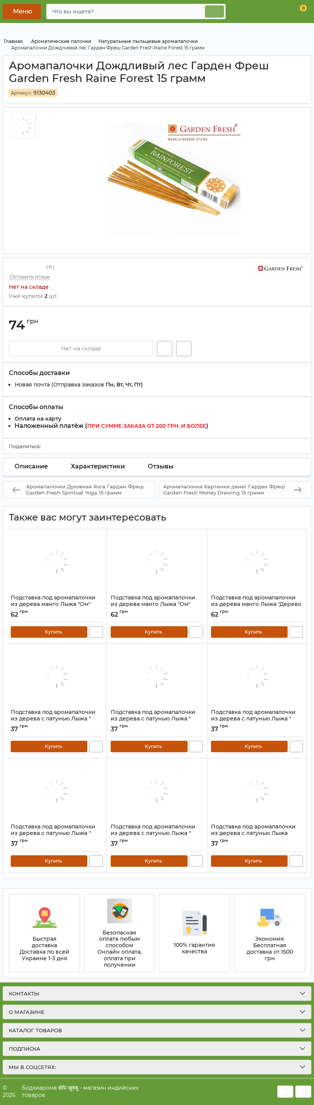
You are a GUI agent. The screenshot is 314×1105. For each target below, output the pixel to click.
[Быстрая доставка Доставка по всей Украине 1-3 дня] (44, 933)
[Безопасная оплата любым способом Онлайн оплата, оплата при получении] (119, 933)
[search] (214, 11)
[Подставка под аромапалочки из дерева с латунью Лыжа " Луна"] (57, 676)
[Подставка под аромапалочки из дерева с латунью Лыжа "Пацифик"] (257, 791)
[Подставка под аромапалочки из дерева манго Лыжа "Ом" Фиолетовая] (57, 562)
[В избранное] (164, 348)
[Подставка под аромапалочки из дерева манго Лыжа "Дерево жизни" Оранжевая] (257, 562)
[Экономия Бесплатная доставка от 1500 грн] (269, 933)
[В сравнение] (183, 348)
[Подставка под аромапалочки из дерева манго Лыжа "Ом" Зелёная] (157, 562)
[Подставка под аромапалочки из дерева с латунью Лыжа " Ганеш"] (157, 791)
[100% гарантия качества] (194, 933)
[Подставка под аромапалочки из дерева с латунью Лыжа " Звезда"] (257, 676)
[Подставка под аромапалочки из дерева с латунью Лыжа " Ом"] (157, 676)
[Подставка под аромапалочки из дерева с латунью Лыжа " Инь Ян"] (57, 791)
